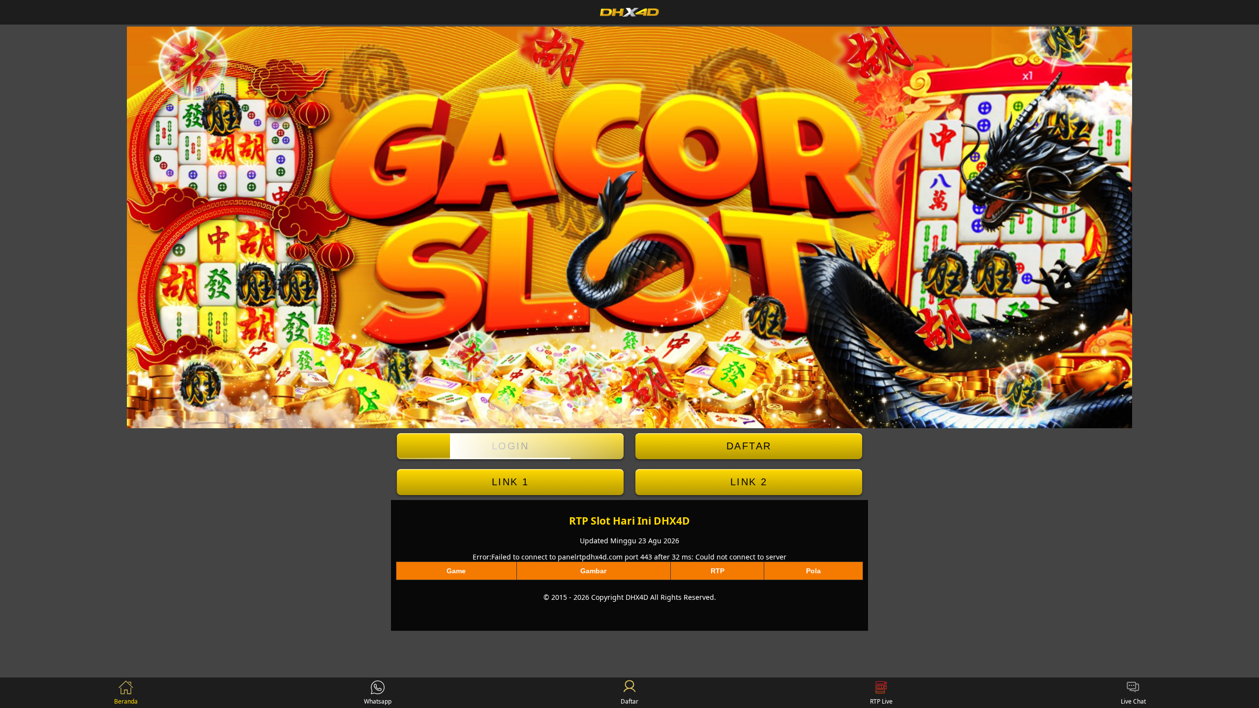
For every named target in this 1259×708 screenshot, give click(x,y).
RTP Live (881, 701)
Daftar (629, 701)
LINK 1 (510, 481)
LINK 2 (749, 481)
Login (510, 446)
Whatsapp (377, 701)
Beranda (126, 701)
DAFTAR (749, 446)
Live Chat (1133, 701)
